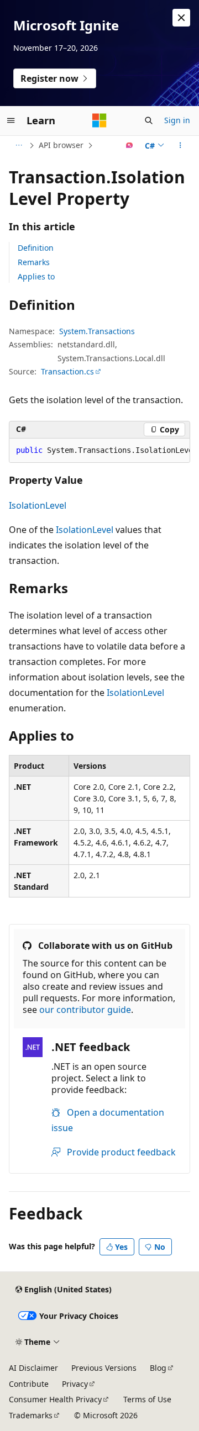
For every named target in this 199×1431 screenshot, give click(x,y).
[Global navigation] (11, 120)
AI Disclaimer (33, 1368)
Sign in (177, 120)
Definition (36, 247)
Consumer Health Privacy (55, 1399)
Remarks (34, 262)
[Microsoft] (99, 120)
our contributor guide (85, 1010)
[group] (99, 451)
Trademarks (31, 1415)
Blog (158, 1368)
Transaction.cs (67, 371)
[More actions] (180, 145)
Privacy (75, 1384)
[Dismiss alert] (181, 18)
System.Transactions (97, 331)
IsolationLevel (37, 505)
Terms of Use (147, 1399)
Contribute (29, 1384)
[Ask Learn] (130, 145)
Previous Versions (104, 1368)
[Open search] (149, 120)
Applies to (36, 276)
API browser (61, 145)
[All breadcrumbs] (18, 145)
